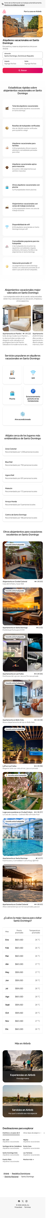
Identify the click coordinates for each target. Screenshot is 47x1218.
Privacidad (18, 1207)
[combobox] (22, 56)
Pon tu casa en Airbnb (32, 11)
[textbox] (12, 63)
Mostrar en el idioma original (14, 5)
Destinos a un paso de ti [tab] (11, 1133)
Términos (27, 1207)
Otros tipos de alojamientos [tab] (33, 1133)
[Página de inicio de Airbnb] (4, 11)
